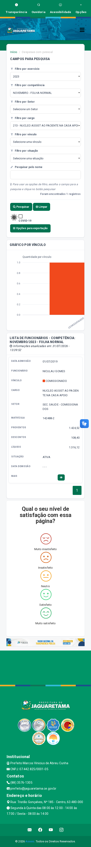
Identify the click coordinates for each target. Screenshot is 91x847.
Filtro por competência (29, 85)
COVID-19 (25, 220)
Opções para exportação (31, 228)
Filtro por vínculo (25, 134)
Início (13, 52)
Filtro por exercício (27, 68)
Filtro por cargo (24, 118)
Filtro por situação (26, 150)
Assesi (29, 841)
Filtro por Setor (24, 101)
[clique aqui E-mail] (30, 830)
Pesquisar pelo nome (28, 167)
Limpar (42, 206)
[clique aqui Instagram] (61, 830)
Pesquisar (22, 206)
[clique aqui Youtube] (51, 830)
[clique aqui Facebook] (40, 830)
